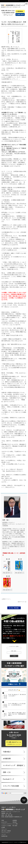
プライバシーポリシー (5, 832)
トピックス (3, 834)
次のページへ (21, 601)
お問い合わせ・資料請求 (6, 830)
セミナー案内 (15, 823)
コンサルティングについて (6, 823)
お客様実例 (15, 820)
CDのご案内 (15, 825)
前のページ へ (7, 599)
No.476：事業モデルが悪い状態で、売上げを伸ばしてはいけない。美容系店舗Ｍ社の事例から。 (17, 714)
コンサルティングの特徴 (6, 825)
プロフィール (4, 829)
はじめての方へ (4, 822)
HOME (2, 820)
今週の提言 (15, 822)
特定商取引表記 (4, 836)
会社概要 (3, 827)
